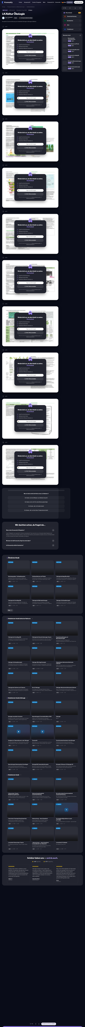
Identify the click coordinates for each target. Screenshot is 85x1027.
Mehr (9, 610)
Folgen (15, 17)
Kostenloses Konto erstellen (48, 1023)
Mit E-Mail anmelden (31, 55)
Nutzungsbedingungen (36, 58)
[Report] (80, 8)
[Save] (70, 8)
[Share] (75, 8)
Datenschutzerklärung (30, 59)
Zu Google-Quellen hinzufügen (26, 17)
